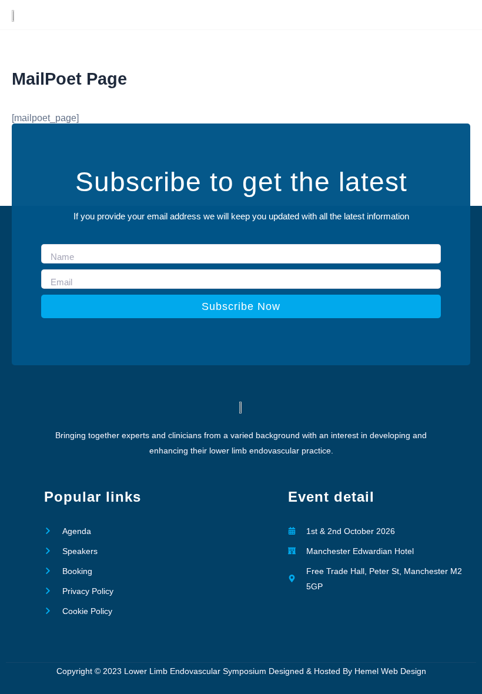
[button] (355, 15)
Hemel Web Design (390, 671)
